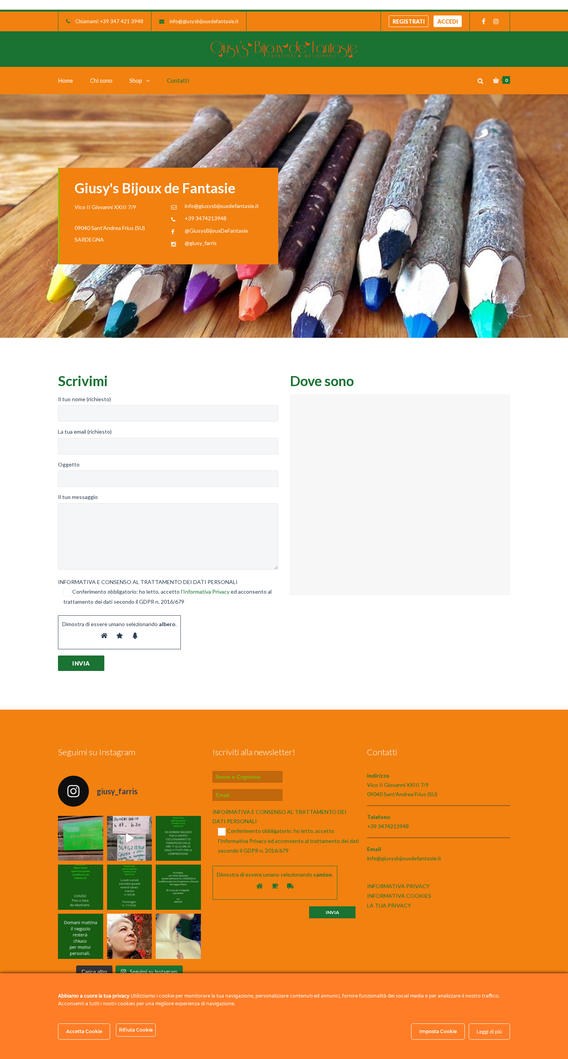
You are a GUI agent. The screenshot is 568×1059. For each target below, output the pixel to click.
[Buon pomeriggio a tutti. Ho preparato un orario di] (129, 887)
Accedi (447, 21)
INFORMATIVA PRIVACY (398, 886)
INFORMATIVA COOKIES (399, 895)
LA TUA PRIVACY (389, 905)
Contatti (178, 80)
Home (65, 80)
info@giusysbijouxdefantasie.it (204, 21)
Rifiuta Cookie (136, 1030)
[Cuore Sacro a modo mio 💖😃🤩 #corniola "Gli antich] (178, 936)
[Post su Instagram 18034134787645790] (80, 887)
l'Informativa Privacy (205, 591)
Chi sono (101, 80)
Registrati (409, 21)
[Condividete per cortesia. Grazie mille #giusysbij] (178, 887)
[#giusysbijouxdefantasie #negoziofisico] (80, 936)
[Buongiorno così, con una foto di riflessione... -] (129, 936)
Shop (135, 80)
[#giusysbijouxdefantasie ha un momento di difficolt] (129, 838)
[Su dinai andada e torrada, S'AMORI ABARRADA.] (80, 838)
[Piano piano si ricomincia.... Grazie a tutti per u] (178, 838)
